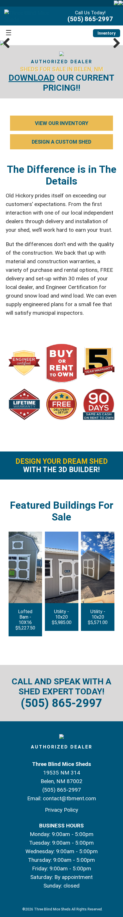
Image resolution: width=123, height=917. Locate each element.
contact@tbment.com (69, 798)
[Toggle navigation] (8, 33)
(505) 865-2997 (90, 19)
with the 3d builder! (61, 465)
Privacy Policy (61, 810)
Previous (8, 43)
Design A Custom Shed (61, 142)
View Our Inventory (61, 123)
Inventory (107, 33)
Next (114, 43)
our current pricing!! (61, 83)
